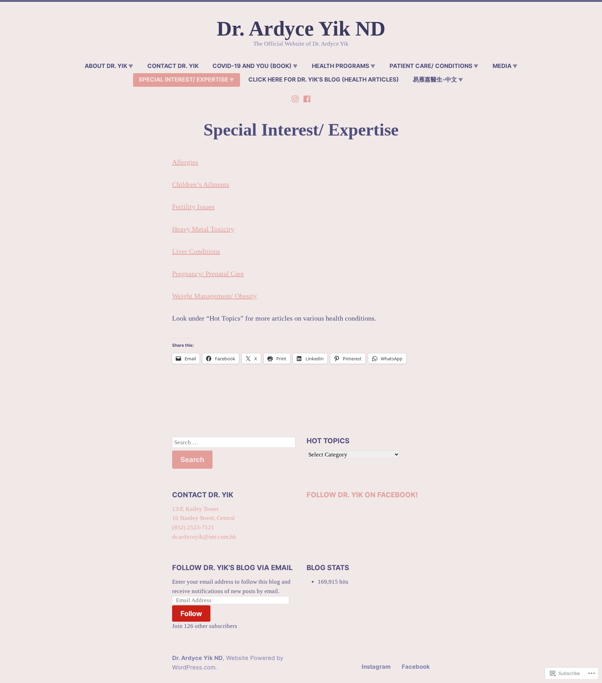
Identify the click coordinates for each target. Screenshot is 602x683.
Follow (191, 613)
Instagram (376, 666)
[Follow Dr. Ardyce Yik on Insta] (296, 97)
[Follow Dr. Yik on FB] (306, 97)
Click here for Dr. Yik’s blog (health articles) (323, 79)
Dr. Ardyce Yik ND (301, 28)
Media (502, 65)
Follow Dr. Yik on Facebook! (362, 495)
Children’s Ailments (200, 184)
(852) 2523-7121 (193, 527)
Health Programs (340, 65)
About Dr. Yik (106, 65)
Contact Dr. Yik (173, 65)
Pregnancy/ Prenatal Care (208, 273)
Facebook (416, 666)
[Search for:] (233, 442)
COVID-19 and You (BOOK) (252, 65)
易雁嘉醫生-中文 (435, 79)
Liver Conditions (196, 251)
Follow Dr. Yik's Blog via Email (232, 567)
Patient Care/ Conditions (430, 65)
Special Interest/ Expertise (183, 79)
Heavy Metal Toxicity (203, 229)
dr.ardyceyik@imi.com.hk (204, 537)
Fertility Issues (193, 206)
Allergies (185, 162)
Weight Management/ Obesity (214, 296)
